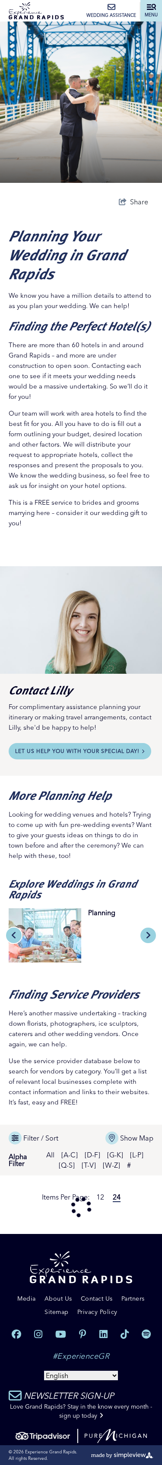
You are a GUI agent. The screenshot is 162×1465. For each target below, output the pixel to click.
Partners (133, 1298)
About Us (58, 1298)
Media (26, 1298)
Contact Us (97, 1298)
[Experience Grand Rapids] (36, 10)
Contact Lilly (40, 689)
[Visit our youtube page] (60, 1334)
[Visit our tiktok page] (125, 1334)
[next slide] (148, 935)
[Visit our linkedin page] (103, 1334)
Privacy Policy (97, 1312)
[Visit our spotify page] (146, 1334)
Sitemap (56, 1312)
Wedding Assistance (111, 15)
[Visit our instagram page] (38, 1334)
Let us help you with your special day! (77, 751)
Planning (101, 912)
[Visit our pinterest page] (82, 1334)
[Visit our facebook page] (16, 1334)
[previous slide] (13, 935)
